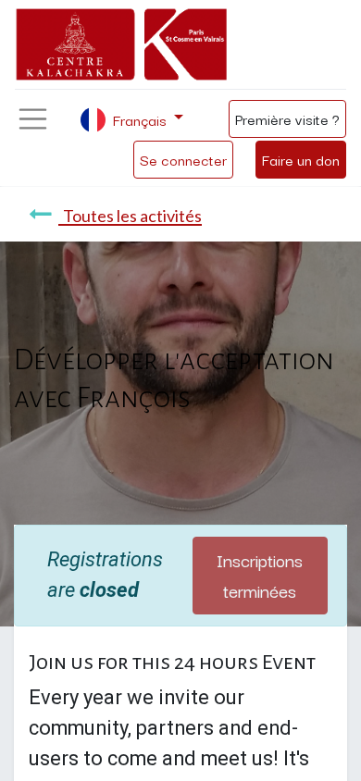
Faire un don (301, 159)
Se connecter (183, 159)
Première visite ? (287, 118)
